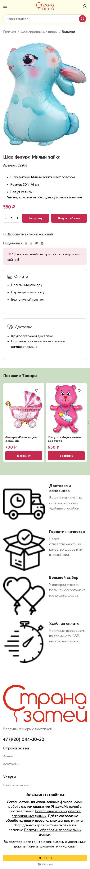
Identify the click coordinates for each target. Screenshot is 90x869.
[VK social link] (36, 243)
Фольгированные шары (39, 32)
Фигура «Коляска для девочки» (21, 439)
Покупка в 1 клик (69, 218)
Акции (8, 756)
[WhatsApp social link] (30, 243)
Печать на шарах (17, 785)
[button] (23, 455)
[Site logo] (45, 6)
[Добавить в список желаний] (36, 390)
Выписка (68, 32)
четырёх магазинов (49, 341)
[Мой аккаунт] (85, 6)
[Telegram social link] (42, 243)
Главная (10, 32)
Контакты (11, 764)
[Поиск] (82, 18)
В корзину (35, 218)
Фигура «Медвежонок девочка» (64, 439)
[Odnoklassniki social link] (26, 243)
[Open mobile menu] (5, 6)
